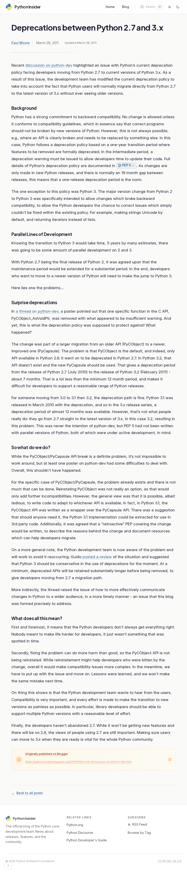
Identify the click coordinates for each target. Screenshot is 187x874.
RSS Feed (139, 824)
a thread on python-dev (37, 311)
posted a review (97, 557)
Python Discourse (80, 833)
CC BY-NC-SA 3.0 (170, 861)
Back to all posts (27, 793)
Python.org (75, 825)
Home (110, 7)
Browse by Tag (139, 833)
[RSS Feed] (169, 6)
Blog (125, 7)
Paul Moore (20, 43)
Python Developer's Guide (87, 840)
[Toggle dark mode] (178, 6)
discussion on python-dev (48, 65)
